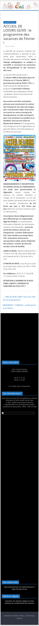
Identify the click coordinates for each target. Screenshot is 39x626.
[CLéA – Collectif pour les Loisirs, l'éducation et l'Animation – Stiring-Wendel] (19, 2)
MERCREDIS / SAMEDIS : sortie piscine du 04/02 (19, 306)
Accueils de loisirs (9, 22)
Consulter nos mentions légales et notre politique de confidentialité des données (19, 602)
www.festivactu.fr (28, 587)
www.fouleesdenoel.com (13, 587)
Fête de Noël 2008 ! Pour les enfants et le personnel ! (19, 298)
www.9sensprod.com (19, 589)
